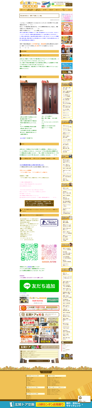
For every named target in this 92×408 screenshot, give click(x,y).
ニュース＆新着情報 (65, 349)
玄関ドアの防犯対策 (52, 384)
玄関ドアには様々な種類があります (55, 377)
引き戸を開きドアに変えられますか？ (30, 357)
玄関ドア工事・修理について (54, 380)
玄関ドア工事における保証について (67, 229)
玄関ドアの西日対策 (66, 312)
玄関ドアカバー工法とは (53, 393)
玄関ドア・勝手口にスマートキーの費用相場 (67, 232)
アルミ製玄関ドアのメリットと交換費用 (66, 95)
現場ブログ (58, 9)
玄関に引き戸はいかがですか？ (54, 394)
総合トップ (23, 9)
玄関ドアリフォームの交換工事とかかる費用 (67, 225)
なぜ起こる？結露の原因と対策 (66, 310)
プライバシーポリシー (66, 345)
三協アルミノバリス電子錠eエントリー (66, 133)
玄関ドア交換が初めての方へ (54, 389)
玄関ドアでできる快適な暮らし (54, 381)
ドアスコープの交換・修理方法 (65, 144)
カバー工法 (22, 138)
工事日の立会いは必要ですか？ (28, 353)
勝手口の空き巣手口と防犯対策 (67, 261)
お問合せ (63, 348)
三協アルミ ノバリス (66, 117)
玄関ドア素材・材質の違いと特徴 (67, 88)
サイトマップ (64, 347)
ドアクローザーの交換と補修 (66, 151)
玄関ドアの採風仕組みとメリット (66, 335)
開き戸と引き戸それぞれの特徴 (65, 324)
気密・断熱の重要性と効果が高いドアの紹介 (67, 202)
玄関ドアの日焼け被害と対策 (66, 198)
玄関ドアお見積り (30, 377)
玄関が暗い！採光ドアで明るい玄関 (67, 192)
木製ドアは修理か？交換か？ (66, 180)
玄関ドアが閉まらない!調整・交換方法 (67, 282)
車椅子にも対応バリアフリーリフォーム (67, 189)
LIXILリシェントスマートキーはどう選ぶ (67, 126)
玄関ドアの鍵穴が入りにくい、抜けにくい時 (67, 289)
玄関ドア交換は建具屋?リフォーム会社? (67, 320)
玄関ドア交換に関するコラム (54, 385)
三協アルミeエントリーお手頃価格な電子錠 (67, 213)
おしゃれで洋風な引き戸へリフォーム (66, 110)
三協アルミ (29, 391)
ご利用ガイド (64, 350)
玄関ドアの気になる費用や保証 (54, 382)
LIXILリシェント (66, 112)
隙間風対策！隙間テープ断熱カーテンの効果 (67, 293)
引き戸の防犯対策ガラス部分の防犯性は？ (67, 257)
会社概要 (63, 344)
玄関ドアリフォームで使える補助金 (67, 236)
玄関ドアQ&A (64, 10)
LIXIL (28, 389)
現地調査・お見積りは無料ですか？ (29, 351)
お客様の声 (51, 9)
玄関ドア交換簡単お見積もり (30, 10)
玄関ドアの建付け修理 (67, 168)
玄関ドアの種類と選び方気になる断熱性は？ (67, 92)
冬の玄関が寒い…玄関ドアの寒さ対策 (66, 300)
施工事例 (44, 9)
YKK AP (28, 390)
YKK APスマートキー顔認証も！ (67, 209)
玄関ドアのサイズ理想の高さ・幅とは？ (67, 315)
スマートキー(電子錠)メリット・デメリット (67, 140)
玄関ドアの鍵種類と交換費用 (65, 222)
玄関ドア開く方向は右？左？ (66, 338)
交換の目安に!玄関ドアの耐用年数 (66, 331)
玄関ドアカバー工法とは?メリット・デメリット (67, 172)
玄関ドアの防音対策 (66, 303)
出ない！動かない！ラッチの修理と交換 (66, 165)
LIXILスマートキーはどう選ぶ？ (66, 205)
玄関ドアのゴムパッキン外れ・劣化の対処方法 (67, 176)
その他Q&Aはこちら (39, 360)
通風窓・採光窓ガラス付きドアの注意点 (67, 296)
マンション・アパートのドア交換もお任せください (67, 278)
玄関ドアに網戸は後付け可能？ (66, 137)
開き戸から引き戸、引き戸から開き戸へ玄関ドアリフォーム (66, 161)
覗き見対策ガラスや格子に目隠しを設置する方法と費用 (67, 253)
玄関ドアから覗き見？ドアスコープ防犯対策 (67, 249)
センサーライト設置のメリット (65, 264)
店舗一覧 (69, 9)
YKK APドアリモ (66, 115)
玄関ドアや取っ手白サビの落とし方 (66, 306)
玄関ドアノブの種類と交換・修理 (66, 147)
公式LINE (29, 266)
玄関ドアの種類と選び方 (38, 10)
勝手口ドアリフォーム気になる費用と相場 (67, 106)
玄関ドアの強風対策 (66, 195)
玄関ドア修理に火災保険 (65, 240)
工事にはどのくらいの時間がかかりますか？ (31, 355)
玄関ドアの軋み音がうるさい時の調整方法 (67, 286)
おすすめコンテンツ (30, 385)
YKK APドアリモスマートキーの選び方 (67, 130)
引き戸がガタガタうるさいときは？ (66, 328)
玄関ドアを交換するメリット (66, 274)
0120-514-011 (37, 301)
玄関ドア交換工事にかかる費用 (54, 390)
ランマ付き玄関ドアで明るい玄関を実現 (67, 99)
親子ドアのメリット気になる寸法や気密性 (67, 103)
